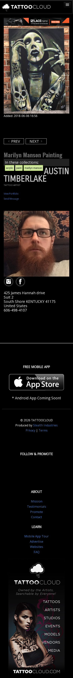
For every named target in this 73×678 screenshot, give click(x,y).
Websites (36, 547)
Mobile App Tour (36, 536)
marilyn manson (33, 168)
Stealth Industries (45, 425)
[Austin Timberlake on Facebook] (21, 281)
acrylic (9, 168)
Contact (36, 517)
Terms (43, 430)
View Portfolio (11, 193)
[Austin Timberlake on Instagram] (9, 281)
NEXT (35, 141)
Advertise (36, 541)
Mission (36, 501)
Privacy (30, 430)
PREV (15, 141)
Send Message (11, 198)
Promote (36, 512)
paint (19, 168)
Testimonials (36, 507)
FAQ (36, 552)
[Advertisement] (34, 128)
